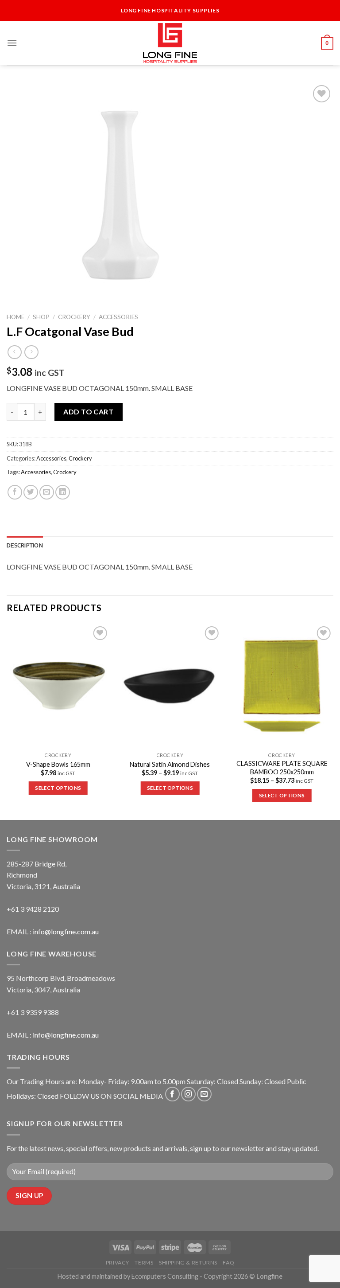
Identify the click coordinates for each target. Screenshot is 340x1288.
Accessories (118, 316)
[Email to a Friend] (46, 492)
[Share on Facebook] (15, 492)
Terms (144, 1262)
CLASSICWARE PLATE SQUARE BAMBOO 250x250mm (282, 768)
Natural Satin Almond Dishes (170, 764)
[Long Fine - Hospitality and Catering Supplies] (170, 43)
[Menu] (12, 43)
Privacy (117, 1262)
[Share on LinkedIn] (62, 492)
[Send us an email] (204, 1094)
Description (25, 545)
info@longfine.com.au (66, 931)
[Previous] (7, 721)
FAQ (228, 1262)
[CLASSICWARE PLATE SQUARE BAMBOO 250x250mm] (281, 686)
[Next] (333, 721)
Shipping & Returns (188, 1262)
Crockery (74, 316)
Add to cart (88, 411)
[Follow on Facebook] (172, 1094)
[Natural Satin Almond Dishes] (169, 686)
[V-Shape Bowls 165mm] (58, 686)
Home (15, 316)
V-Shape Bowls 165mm (58, 764)
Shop (41, 316)
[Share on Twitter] (30, 492)
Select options (58, 788)
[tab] (25, 545)
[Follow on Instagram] (188, 1094)
